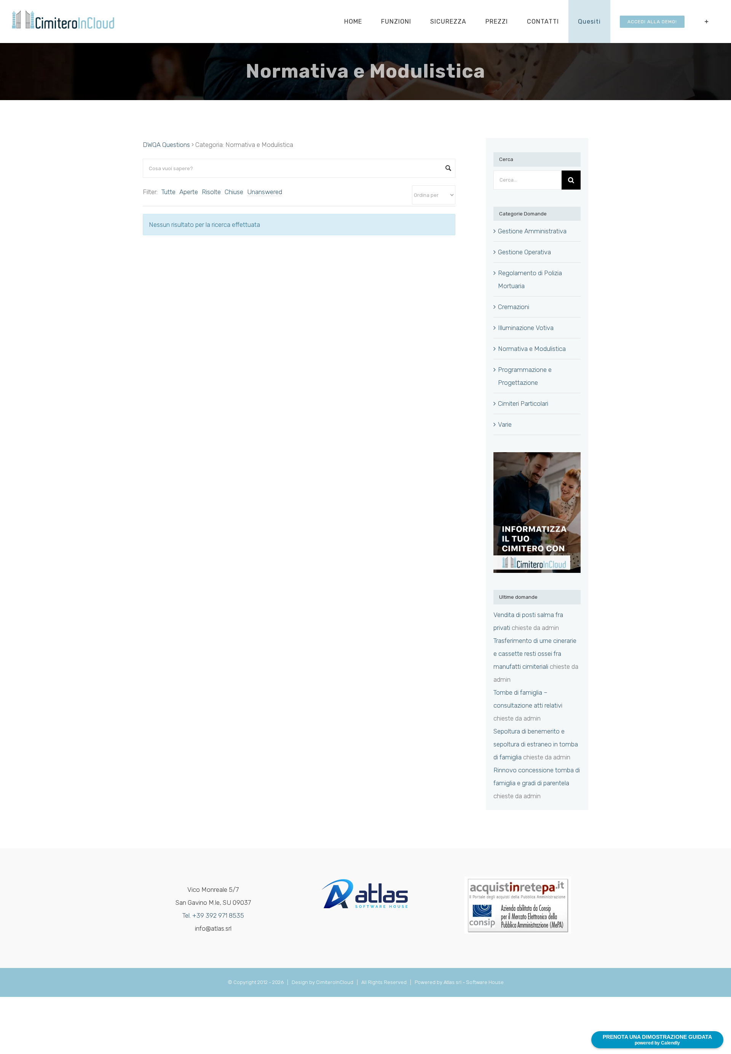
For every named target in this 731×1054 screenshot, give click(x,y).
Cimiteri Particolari (523, 403)
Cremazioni (513, 307)
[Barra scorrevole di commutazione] (707, 21)
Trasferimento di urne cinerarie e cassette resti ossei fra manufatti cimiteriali (534, 653)
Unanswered (264, 192)
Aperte (188, 192)
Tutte (168, 192)
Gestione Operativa (524, 252)
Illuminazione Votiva (526, 328)
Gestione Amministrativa (532, 231)
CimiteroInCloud (334, 982)
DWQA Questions (166, 144)
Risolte (211, 192)
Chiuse (234, 192)
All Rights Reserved (385, 982)
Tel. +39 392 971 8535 (213, 915)
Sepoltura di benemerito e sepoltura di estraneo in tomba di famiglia (535, 744)
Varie (505, 424)
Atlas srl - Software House (474, 982)
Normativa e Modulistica (532, 348)
